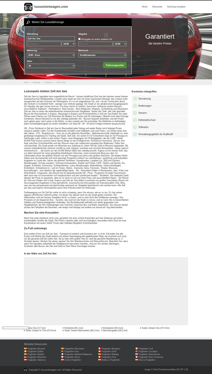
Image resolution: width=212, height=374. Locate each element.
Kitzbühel (68, 328)
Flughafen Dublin (35, 351)
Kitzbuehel (108, 328)
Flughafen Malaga (110, 354)
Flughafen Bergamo (111, 348)
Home (144, 6)
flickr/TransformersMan (165, 369)
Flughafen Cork (146, 348)
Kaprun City (31, 328)
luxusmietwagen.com (51, 6)
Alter (29, 61)
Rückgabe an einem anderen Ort (96, 39)
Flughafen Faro (71, 351)
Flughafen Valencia (36, 360)
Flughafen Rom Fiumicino (151, 357)
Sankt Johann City (151, 328)
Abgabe (82, 34)
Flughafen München (36, 357)
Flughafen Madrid (35, 354)
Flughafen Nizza (72, 357)
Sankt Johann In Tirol (36, 330)
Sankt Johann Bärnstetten (76, 330)
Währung (32, 50)
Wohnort (83, 50)
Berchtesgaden (110, 330)
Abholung (32, 34)
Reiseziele (157, 6)
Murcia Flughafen (147, 360)
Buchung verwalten (176, 6)
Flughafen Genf (109, 351)
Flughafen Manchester (149, 354)
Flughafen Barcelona (74, 348)
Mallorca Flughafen (111, 360)
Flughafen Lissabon (148, 351)
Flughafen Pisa (109, 357)
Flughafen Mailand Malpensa (78, 354)
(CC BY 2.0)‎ (182, 369)
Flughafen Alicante (36, 348)
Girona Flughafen (72, 360)
